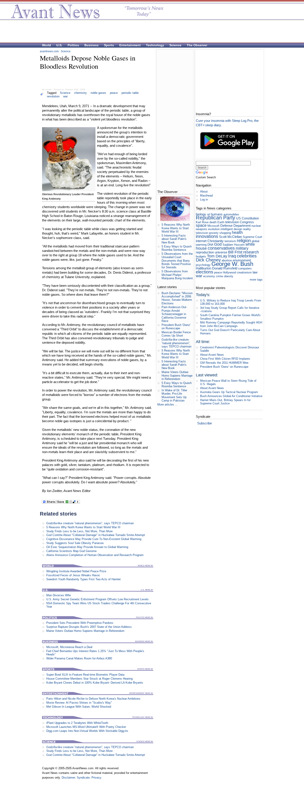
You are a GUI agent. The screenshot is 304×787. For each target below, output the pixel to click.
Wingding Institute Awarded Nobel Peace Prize (76, 571)
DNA (210, 244)
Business (91, 45)
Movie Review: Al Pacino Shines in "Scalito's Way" (79, 702)
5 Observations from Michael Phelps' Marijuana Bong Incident (177, 275)
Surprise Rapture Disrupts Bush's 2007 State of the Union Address (89, 626)
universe (221, 252)
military (242, 248)
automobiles (231, 214)
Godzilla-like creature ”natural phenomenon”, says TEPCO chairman (90, 523)
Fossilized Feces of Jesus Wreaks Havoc (73, 575)
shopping (225, 233)
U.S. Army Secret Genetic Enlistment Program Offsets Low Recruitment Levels (97, 599)
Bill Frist (235, 252)
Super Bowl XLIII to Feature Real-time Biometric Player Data (85, 674)
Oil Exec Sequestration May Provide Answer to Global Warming (87, 547)
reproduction (205, 252)
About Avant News (212, 354)
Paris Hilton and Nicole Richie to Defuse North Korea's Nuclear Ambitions (93, 698)
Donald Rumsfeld (224, 268)
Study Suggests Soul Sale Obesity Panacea (74, 543)
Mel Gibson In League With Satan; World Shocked (78, 706)
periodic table (130, 92)
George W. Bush (232, 264)
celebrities (247, 255)
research (251, 252)
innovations (207, 236)
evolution (214, 229)
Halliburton (203, 268)
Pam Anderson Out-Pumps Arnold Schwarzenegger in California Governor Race (174, 313)
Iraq (232, 255)
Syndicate (83, 777)
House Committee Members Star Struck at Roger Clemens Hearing (89, 678)
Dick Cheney (208, 259)
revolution (53, 96)
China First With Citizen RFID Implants (225, 358)
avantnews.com (49, 51)
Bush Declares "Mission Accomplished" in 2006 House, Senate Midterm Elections (177, 298)
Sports (109, 45)
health (237, 232)
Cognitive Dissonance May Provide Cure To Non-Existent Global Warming (93, 539)
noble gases (98, 92)
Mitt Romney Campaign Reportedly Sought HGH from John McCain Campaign (231, 324)
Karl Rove (202, 222)
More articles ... (167, 404)
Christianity (215, 241)
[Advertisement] (150, 31)
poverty (214, 233)
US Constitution (247, 218)
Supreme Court (252, 237)
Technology (155, 45)
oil (208, 214)
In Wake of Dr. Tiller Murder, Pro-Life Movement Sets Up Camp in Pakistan (174, 395)
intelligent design (231, 229)
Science (175, 45)
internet (201, 241)
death (213, 222)
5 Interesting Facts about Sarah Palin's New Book (174, 239)
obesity (228, 276)
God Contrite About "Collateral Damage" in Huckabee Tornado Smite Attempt (95, 535)
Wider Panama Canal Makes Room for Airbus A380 (79, 658)
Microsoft (213, 225)
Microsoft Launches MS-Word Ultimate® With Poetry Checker (86, 727)
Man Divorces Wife (58, 595)
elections (204, 271)
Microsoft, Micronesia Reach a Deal (69, 647)
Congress (247, 222)
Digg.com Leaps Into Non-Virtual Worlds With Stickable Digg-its (87, 731)
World (46, 45)
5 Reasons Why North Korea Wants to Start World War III (83, 527)
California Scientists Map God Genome (71, 551)
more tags (256, 279)
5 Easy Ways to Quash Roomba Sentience (177, 248)
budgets (201, 256)
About (204, 191)
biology (201, 214)
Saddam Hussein (234, 244)
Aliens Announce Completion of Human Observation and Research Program (95, 555)
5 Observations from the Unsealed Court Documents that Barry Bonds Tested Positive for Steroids (177, 260)
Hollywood (229, 272)
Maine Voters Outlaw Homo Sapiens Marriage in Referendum (85, 630)
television (232, 222)
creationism (244, 272)
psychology (203, 265)
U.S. (59, 45)
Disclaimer (68, 777)
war (65, 96)
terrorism (230, 241)
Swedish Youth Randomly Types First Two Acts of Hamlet (83, 579)
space (201, 225)
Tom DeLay (217, 256)
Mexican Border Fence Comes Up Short (176, 334)
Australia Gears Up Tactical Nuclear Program (229, 392)
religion (244, 240)
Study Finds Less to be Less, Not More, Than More (79, 531)
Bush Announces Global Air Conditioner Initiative (231, 396)
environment (242, 260)
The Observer (197, 45)
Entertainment (130, 45)
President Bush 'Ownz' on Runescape (176, 326)
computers (245, 268)
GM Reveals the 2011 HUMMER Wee (224, 362)
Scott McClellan (230, 237)
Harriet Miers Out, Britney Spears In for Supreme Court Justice (225, 401)
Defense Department (235, 225)
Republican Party (215, 218)
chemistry (80, 92)
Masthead (206, 195)
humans (217, 214)
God (218, 244)
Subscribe (204, 423)
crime (219, 276)
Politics (73, 45)
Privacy (96, 777)
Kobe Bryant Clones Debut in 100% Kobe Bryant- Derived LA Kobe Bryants (94, 682)
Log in (204, 199)
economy (209, 276)
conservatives (221, 248)
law (255, 272)
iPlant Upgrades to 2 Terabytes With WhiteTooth (77, 723)
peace (114, 92)
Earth (220, 222)
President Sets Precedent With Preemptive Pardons (79, 622)
